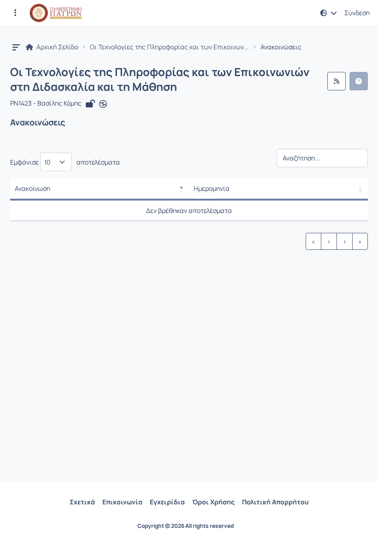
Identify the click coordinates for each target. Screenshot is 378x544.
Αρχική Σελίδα (56, 47)
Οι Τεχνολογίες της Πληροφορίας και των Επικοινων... (169, 47)
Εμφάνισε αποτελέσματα (65, 162)
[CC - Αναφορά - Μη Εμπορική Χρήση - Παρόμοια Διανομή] (103, 103)
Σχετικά (82, 501)
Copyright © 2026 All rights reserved (185, 526)
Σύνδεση (357, 13)
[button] (15, 13)
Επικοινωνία (122, 501)
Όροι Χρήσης (213, 501)
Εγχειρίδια (167, 501)
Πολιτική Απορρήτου (275, 501)
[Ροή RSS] (336, 81)
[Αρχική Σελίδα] (55, 13)
